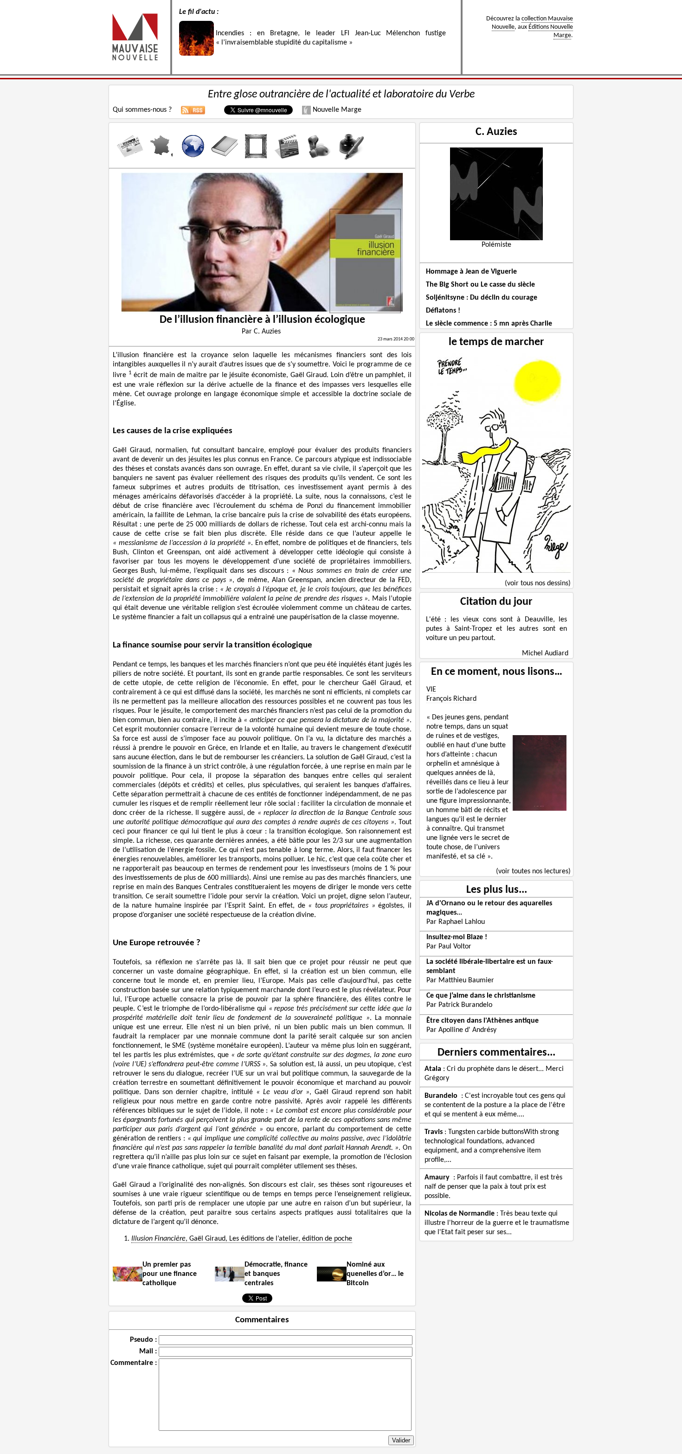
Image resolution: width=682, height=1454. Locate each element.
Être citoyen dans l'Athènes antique (482, 1021)
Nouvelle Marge (336, 110)
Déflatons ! (443, 310)
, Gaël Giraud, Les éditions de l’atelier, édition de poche (241, 1239)
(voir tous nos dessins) (538, 583)
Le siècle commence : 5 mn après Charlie (489, 323)
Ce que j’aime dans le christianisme (480, 995)
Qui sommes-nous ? (142, 110)
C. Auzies (496, 132)
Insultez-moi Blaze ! (456, 937)
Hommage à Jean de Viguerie (471, 271)
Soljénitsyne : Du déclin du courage (481, 297)
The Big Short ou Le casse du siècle (480, 284)
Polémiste (496, 245)
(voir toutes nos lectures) (533, 871)
